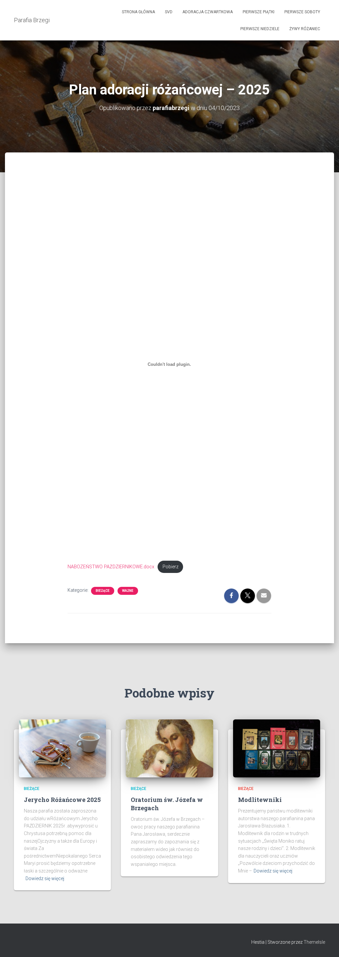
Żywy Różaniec (304, 29)
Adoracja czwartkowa (207, 12)
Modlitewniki (260, 800)
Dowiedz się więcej (44, 878)
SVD (168, 12)
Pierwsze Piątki (258, 12)
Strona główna (138, 12)
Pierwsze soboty (302, 12)
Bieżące (103, 590)
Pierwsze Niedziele (259, 29)
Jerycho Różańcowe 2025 (62, 800)
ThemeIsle (314, 942)
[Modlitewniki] (276, 748)
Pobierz (170, 567)
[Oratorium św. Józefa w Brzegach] (169, 748)
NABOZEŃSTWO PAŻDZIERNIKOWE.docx (111, 567)
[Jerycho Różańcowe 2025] (62, 748)
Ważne (127, 590)
